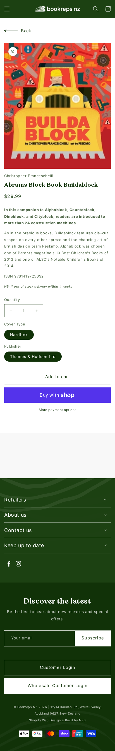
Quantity (12, 299)
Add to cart (57, 376)
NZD (82, 720)
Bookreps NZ (27, 707)
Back (26, 30)
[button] (7, 9)
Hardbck (19, 334)
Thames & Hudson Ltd (33, 356)
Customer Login (57, 667)
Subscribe (93, 638)
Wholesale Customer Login (58, 685)
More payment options (57, 410)
